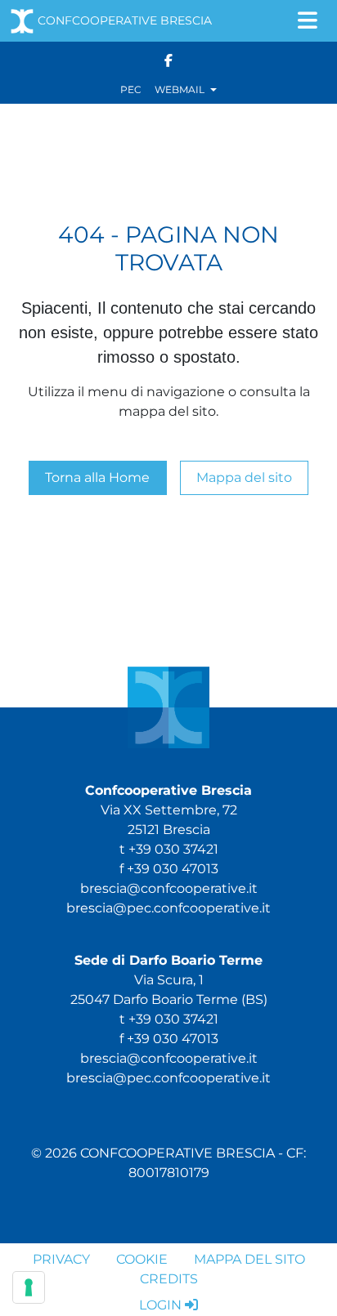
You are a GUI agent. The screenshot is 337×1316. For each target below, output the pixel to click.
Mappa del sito (244, 477)
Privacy (61, 1259)
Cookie (142, 1259)
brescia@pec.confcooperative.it (168, 908)
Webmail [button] (181, 89)
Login (160, 1305)
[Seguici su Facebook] (168, 59)
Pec (131, 89)
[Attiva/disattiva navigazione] (307, 21)
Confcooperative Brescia (125, 20)
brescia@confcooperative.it (169, 888)
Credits (169, 1279)
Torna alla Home (97, 477)
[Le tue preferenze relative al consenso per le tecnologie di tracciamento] (28, 1287)
